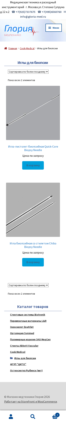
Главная (12, 48)
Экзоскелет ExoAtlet (22, 327)
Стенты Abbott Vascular (24, 345)
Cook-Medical (27, 48)
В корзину (33, 165)
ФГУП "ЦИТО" (18, 364)
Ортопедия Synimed (22, 333)
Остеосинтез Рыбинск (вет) (26, 370)
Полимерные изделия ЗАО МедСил (30, 339)
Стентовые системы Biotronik (27, 314)
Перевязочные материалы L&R (28, 320)
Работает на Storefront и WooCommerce (30, 401)
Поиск (33, 417)
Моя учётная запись (11, 417)
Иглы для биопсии (25, 358)
